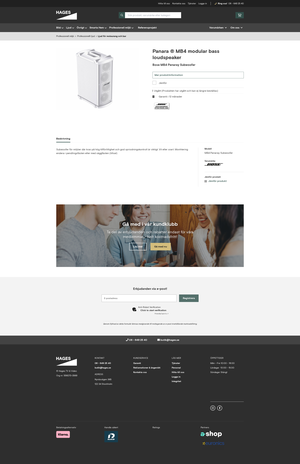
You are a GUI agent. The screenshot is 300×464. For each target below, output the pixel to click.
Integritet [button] (176, 381)
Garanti (137, 363)
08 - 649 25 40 (236, 3)
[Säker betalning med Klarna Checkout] (63, 434)
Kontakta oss (178, 3)
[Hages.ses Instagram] (212, 408)
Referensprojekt (147, 27)
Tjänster (192, 3)
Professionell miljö (120, 27)
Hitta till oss (178, 372)
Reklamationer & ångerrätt (146, 367)
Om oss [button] (234, 27)
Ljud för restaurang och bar (112, 36)
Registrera (189, 298)
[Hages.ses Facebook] (219, 408)
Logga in (202, 3)
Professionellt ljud (86, 36)
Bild (58, 27)
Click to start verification (153, 310)
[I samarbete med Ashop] (211, 434)
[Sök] (122, 15)
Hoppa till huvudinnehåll (148, 4)
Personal (176, 367)
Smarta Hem (97, 27)
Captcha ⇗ (161, 313)
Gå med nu (160, 246)
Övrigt (80, 27)
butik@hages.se (169, 339)
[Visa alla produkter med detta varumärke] (224, 164)
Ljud (68, 27)
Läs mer (138, 246)
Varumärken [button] (216, 27)
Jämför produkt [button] (217, 181)
